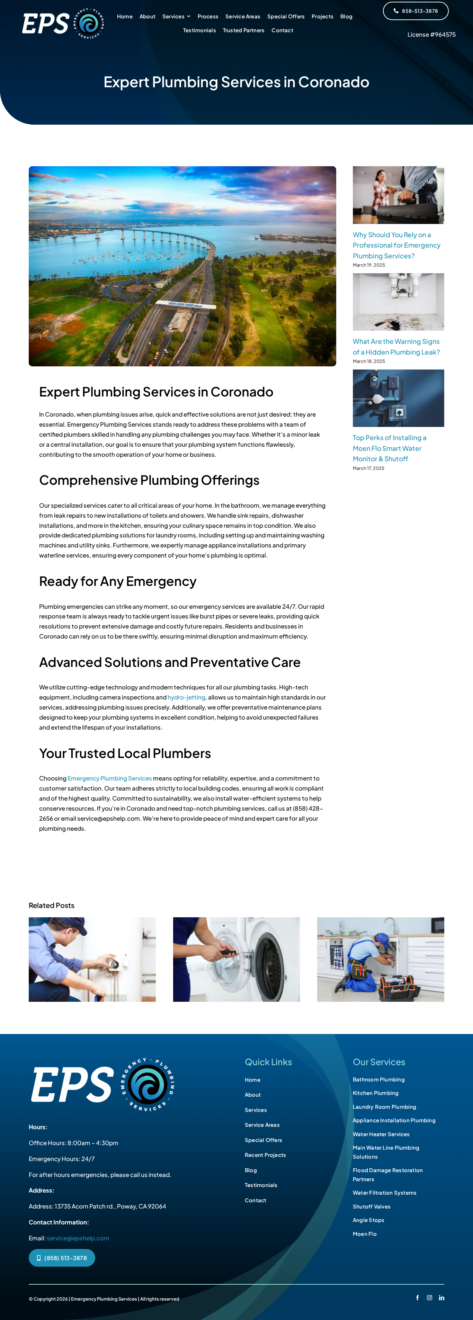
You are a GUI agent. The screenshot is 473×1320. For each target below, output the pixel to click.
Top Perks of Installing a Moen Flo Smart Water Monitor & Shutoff (390, 448)
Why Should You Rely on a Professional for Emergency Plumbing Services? (397, 245)
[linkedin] (441, 1297)
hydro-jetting (186, 697)
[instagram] (429, 1297)
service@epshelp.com (78, 1238)
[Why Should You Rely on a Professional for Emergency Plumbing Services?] (398, 195)
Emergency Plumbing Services (110, 778)
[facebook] (417, 1297)
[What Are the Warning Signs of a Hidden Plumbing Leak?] (398, 302)
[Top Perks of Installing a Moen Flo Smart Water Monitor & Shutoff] (398, 398)
